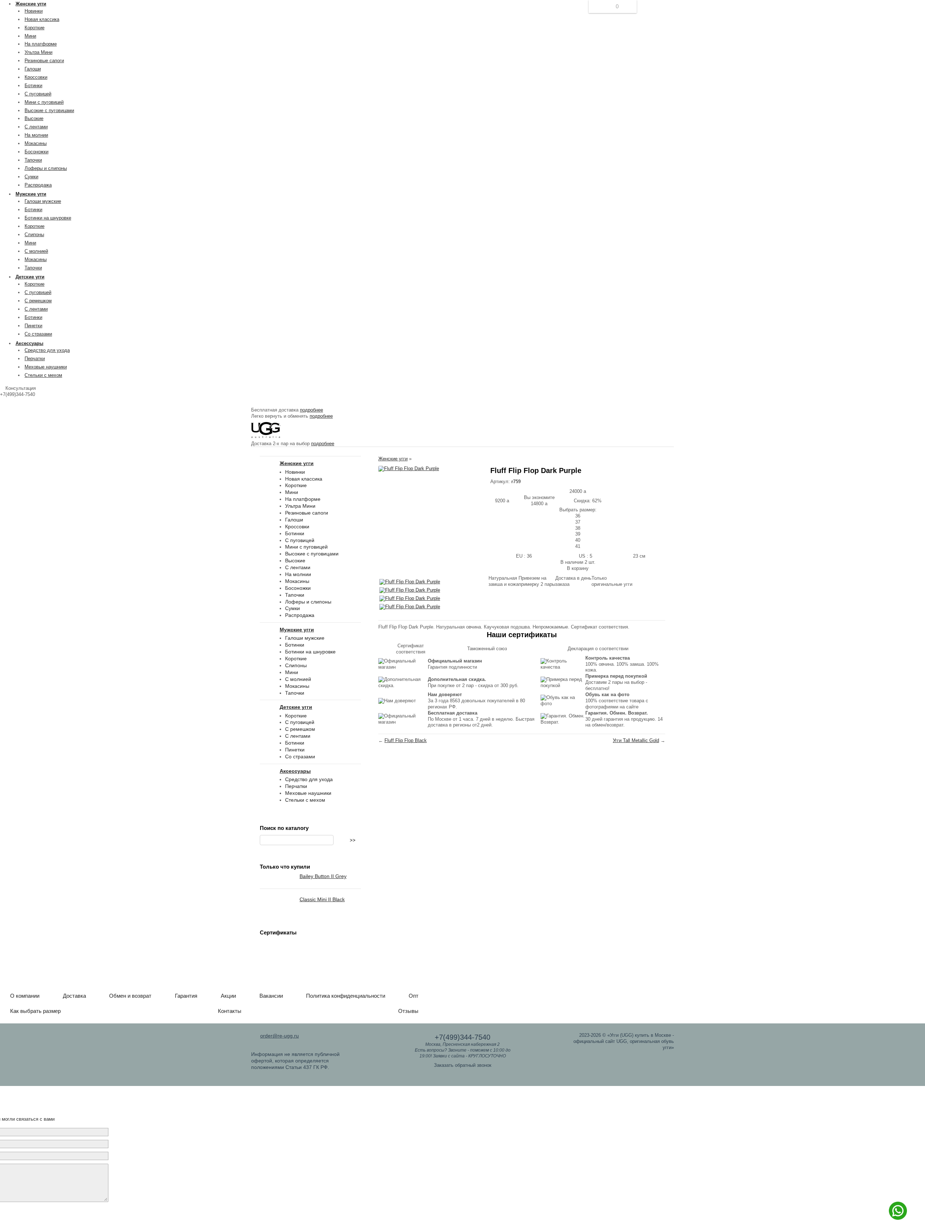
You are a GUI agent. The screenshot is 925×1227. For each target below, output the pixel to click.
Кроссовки (36, 77)
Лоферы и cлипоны (46, 168)
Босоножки (36, 151)
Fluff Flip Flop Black (405, 740)
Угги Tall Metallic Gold (636, 740)
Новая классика (42, 19)
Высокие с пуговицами (49, 110)
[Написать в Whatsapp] (898, 1218)
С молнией (36, 251)
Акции (228, 996)
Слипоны (34, 234)
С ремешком (38, 300)
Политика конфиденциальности (345, 996)
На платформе (41, 44)
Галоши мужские (43, 201)
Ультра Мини (38, 52)
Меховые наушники (46, 367)
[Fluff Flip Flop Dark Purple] (408, 469)
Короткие (34, 27)
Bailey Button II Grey (323, 876)
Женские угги (393, 458)
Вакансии (271, 996)
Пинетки (33, 325)
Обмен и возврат (130, 996)
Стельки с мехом (43, 375)
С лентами (36, 126)
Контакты (229, 1011)
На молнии (36, 135)
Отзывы (408, 1011)
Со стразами (38, 334)
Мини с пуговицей (44, 102)
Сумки (31, 176)
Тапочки (33, 160)
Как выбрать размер (35, 1011)
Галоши (33, 69)
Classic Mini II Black (322, 899)
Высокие (34, 118)
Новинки (34, 11)
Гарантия (186, 996)
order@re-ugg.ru (279, 1036)
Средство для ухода (47, 350)
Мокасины (36, 143)
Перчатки (35, 358)
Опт (413, 996)
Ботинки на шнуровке (48, 218)
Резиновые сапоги (44, 60)
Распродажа (38, 185)
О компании (24, 996)
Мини (30, 36)
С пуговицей (38, 94)
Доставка (74, 996)
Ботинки (33, 85)
